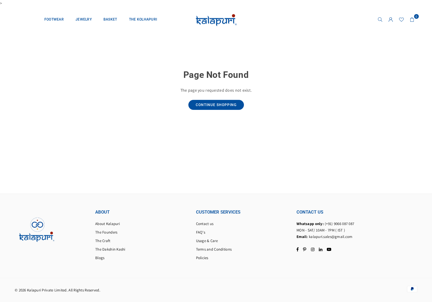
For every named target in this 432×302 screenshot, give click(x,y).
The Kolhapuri (143, 19)
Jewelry (84, 19)
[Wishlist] (401, 19)
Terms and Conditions (214, 249)
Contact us (205, 223)
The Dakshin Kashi (110, 249)
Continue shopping (216, 105)
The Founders (106, 232)
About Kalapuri (107, 223)
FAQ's (200, 232)
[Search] (380, 19)
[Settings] (391, 19)
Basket (110, 19)
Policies (202, 257)
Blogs (99, 257)
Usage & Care (207, 240)
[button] (412, 19)
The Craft (102, 240)
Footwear (54, 19)
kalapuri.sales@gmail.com (331, 236)
